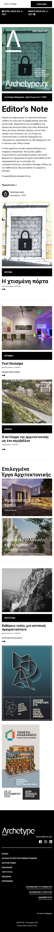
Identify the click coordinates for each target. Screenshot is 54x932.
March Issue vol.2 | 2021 (38, 13)
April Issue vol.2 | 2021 (12, 13)
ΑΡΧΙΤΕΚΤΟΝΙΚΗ (9, 863)
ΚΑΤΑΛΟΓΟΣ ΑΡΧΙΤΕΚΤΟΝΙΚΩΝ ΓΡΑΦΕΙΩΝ (19, 858)
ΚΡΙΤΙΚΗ (8, 272)
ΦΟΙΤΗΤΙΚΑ (9, 618)
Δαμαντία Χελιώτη (7, 633)
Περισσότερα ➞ (9, 185)
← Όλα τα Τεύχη (9, 4)
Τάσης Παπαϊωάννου (8, 286)
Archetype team (17, 192)
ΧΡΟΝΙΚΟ (8, 356)
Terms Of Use (32, 925)
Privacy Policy (22, 925)
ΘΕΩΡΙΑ (8, 429)
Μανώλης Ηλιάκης (7, 367)
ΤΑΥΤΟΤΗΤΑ (7, 872)
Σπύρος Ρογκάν (6, 444)
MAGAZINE (6, 877)
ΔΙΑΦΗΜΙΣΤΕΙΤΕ (45, 897)
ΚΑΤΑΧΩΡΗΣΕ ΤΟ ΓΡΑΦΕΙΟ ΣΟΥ (39, 887)
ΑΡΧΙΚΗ (5, 854)
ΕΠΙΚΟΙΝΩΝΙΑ (7, 881)
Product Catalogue (44, 913)
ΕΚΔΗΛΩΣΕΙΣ (7, 867)
